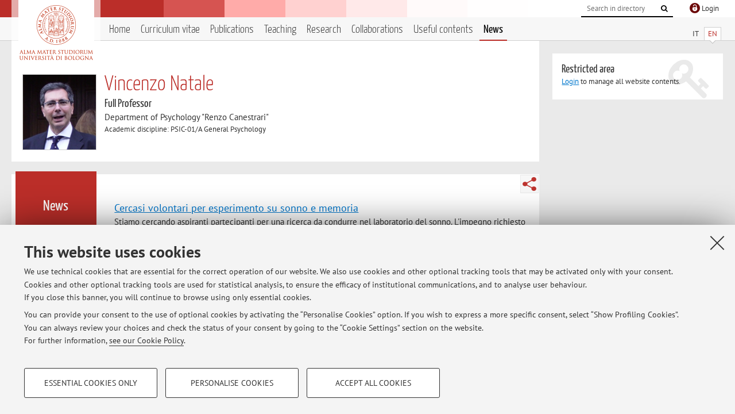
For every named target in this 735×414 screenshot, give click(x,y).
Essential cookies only (90, 383)
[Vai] (664, 8)
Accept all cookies (373, 383)
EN (712, 34)
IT (696, 34)
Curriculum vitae (170, 29)
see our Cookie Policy (146, 340)
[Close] (717, 242)
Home (119, 29)
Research (324, 29)
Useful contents (443, 29)
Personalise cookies (232, 383)
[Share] (529, 184)
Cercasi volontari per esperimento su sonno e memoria (236, 207)
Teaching (280, 29)
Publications (232, 29)
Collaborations (377, 29)
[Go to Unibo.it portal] (55, 33)
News (493, 29)
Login (570, 81)
